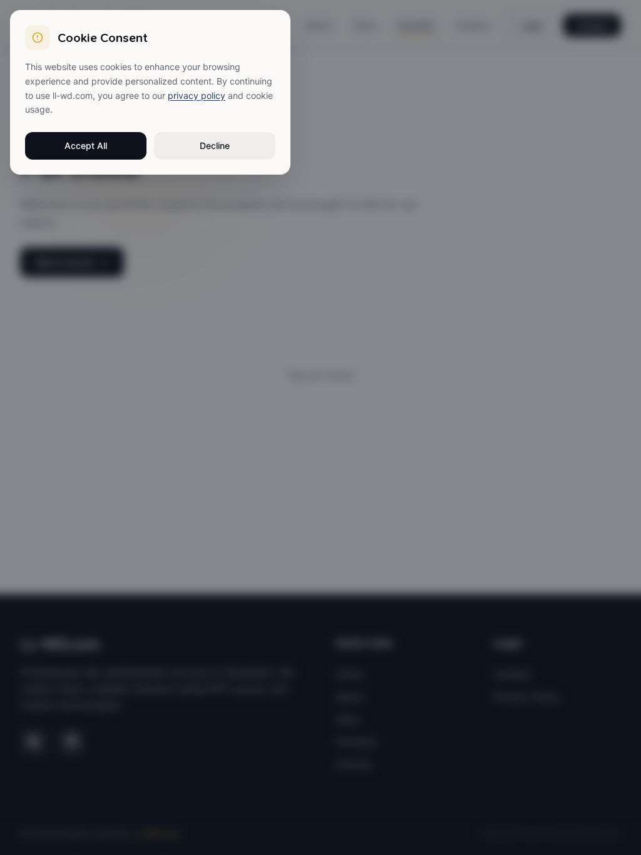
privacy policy (196, 95)
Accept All (85, 145)
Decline (215, 145)
